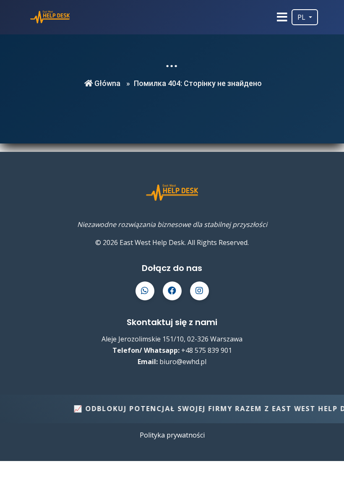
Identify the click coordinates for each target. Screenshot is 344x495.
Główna (106, 83)
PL (302, 17)
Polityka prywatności (172, 435)
